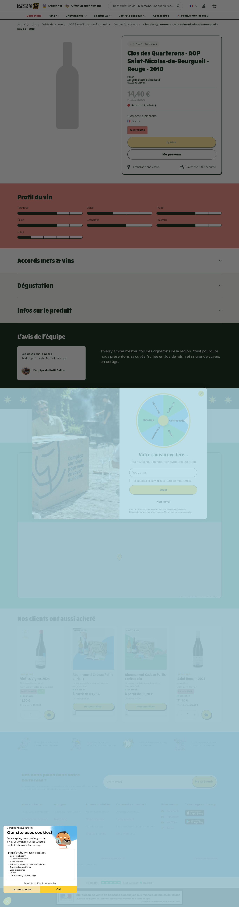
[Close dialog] (201, 394)
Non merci (163, 501)
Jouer (163, 489)
